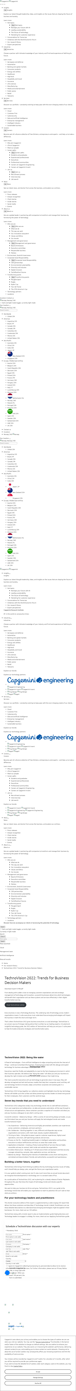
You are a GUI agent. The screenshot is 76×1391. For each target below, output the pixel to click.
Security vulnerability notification (17, 1294)
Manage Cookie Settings (43, 1342)
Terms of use (11, 1289)
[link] (9, 1)
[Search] (0, 4)
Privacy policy (12, 1292)
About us (10, 211)
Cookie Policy (17, 1366)
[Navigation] (4, 4)
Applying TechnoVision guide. (60, 1216)
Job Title (26, 1249)
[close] (2, 4)
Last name (27, 1239)
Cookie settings (12, 1296)
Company (26, 1244)
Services (10, 101)
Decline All (38, 1383)
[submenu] (9, 573)
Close (3, 936)
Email (25, 1254)
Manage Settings (38, 1377)
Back (13, 25)
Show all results (5, 959)
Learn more (7, 20)
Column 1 (11, 1333)
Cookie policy (12, 1299)
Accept (38, 1371)
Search (3, 927)
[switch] (1, 302)
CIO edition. (33, 1210)
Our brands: (9, 1309)
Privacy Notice (62, 1268)
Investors (10, 1287)
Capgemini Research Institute (14, 610)
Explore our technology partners (15, 674)
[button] (11, 434)
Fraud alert (11, 1301)
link (5, 10)
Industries (10, 49)
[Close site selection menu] (10, 305)
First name (27, 1234)
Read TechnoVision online (15, 1005)
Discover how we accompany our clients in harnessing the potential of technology (31, 923)
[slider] (7, 1272)
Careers (9, 130)
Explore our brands (10, 671)
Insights (9, 10)
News (9, 184)
